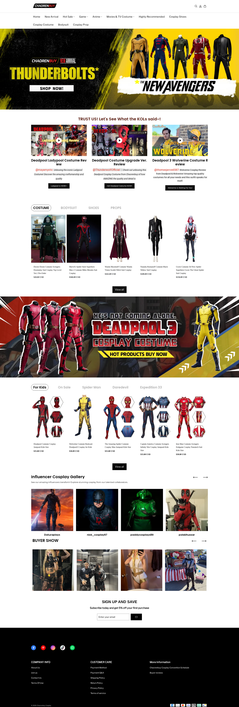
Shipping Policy (97, 678)
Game (82, 16)
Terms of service (98, 693)
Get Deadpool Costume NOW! (119, 186)
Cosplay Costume (43, 24)
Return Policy (96, 683)
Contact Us (36, 678)
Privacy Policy (97, 688)
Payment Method (98, 667)
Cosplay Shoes (177, 16)
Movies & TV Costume (119, 16)
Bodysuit (63, 24)
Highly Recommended (152, 16)
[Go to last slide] (195, 477)
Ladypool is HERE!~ (59, 186)
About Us (35, 667)
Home (36, 16)
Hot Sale (68, 16)
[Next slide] (205, 477)
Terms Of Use (37, 683)
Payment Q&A (97, 672)
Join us (34, 672)
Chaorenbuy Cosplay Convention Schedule (169, 667)
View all (119, 289)
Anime (96, 16)
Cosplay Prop (81, 24)
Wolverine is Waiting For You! (180, 188)
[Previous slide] (194, 541)
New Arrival (51, 16)
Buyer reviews (156, 672)
